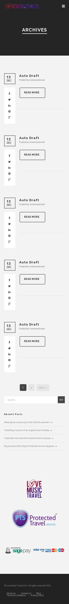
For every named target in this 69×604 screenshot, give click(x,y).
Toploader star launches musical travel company (27, 438)
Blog (38, 593)
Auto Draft (29, 76)
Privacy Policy (37, 595)
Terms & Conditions (16, 595)
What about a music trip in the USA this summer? (27, 422)
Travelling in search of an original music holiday (26, 430)
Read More (32, 92)
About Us (11, 593)
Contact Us (26, 593)
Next (42, 387)
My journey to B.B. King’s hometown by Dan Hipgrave (29, 446)
